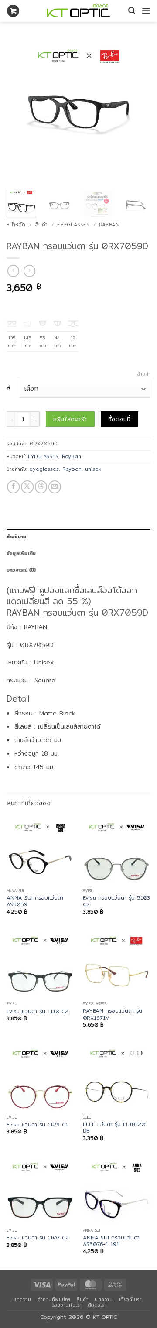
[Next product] (13, 271)
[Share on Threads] (41, 486)
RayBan (109, 224)
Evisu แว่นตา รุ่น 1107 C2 (38, 1237)
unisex (93, 469)
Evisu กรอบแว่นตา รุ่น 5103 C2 (116, 901)
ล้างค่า (143, 374)
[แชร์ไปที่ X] (27, 486)
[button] (13, 11)
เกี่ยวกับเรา (130, 1299)
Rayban (72, 469)
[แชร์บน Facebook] (13, 486)
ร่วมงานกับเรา (67, 1304)
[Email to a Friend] (54, 486)
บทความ (22, 1299)
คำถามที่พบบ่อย (54, 1299)
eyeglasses (44, 469)
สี (8, 387)
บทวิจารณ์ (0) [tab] (21, 569)
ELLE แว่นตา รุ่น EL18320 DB (114, 1127)
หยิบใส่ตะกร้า (70, 419)
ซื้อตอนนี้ (119, 419)
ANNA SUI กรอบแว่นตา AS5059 (35, 901)
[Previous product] (29, 271)
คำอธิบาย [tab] (16, 536)
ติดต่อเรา (97, 1304)
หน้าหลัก (16, 224)
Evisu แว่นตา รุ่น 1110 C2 (37, 1011)
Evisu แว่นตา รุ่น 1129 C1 (37, 1124)
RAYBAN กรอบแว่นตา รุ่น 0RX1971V (112, 1014)
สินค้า (41, 224)
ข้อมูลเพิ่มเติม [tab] (21, 553)
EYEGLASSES (73, 224)
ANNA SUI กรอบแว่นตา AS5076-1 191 (111, 1241)
